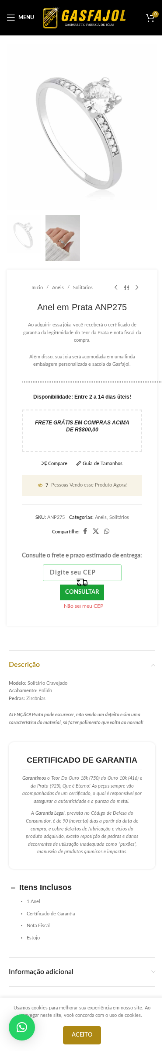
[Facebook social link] (85, 532)
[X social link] (95, 532)
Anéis (58, 287)
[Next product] (137, 288)
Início (37, 287)
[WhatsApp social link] (106, 532)
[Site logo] (84, 17)
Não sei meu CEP (83, 606)
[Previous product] (116, 288)
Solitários (83, 287)
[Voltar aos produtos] (126, 288)
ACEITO (82, 1035)
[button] (22, 1027)
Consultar (82, 592)
